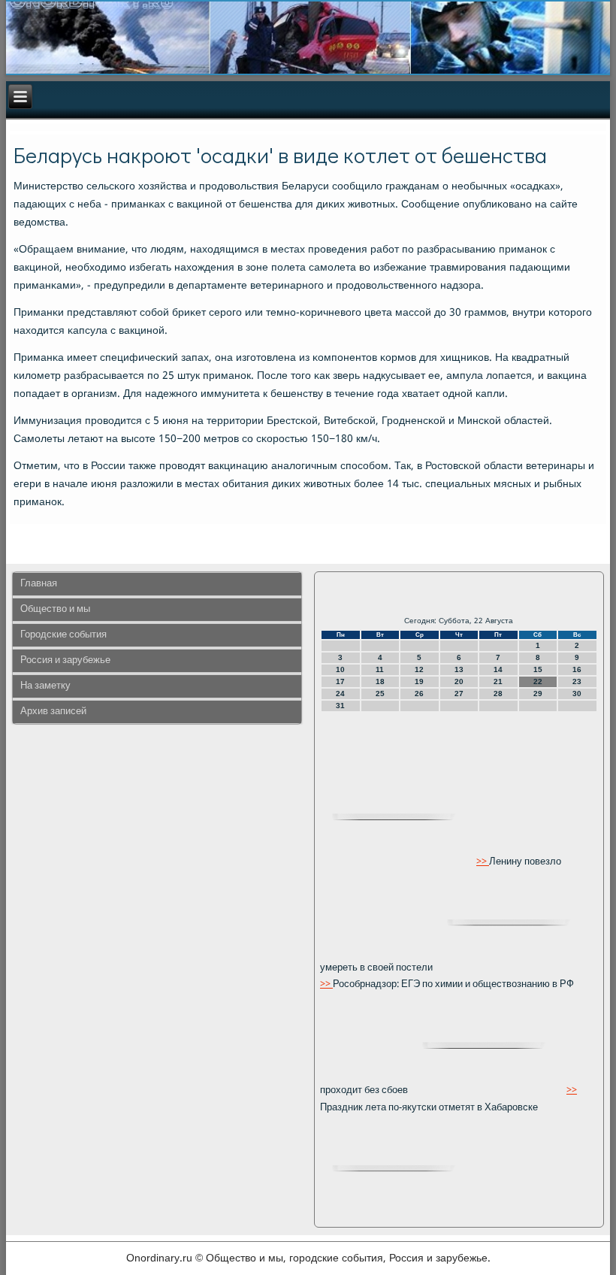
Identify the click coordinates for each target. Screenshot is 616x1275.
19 (419, 681)
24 (340, 693)
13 (459, 669)
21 (498, 681)
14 (498, 669)
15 (537, 669)
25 (380, 693)
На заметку (45, 686)
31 (340, 705)
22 (537, 681)
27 (459, 693)
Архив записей (53, 711)
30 (576, 693)
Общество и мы (55, 609)
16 (576, 669)
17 (340, 681)
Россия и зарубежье (65, 660)
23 (576, 681)
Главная (38, 583)
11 (380, 669)
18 (380, 681)
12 (419, 669)
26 (419, 693)
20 (459, 681)
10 (340, 669)
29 (537, 693)
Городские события (63, 635)
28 (498, 693)
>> (482, 862)
